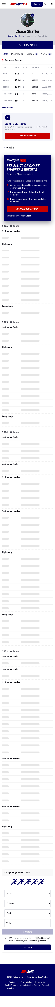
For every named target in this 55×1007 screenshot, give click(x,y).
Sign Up (37, 4)
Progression (17, 54)
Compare (27, 931)
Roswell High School (16, 36)
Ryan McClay (43, 977)
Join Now (27, 947)
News (46, 54)
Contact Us (13, 982)
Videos (32, 54)
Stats (5, 54)
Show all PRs (7, 108)
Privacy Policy (26, 982)
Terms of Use (40, 982)
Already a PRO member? (19, 216)
